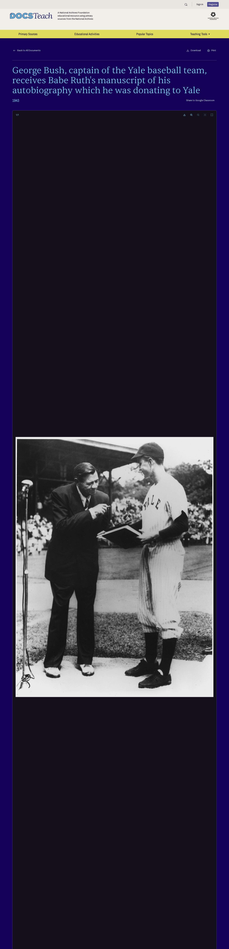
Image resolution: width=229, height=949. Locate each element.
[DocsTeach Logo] (31, 15)
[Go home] (205, 115)
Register (213, 4)
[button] (193, 50)
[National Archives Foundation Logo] (213, 16)
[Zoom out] (198, 115)
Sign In (199, 4)
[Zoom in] (191, 115)
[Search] (186, 4)
